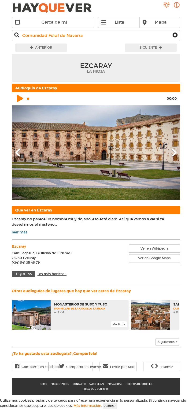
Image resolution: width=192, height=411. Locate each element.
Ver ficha (119, 324)
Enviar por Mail (122, 367)
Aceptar (110, 405)
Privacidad (114, 384)
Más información (87, 405)
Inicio (43, 384)
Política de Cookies (139, 384)
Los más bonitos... (51, 274)
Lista (119, 22)
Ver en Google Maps (154, 258)
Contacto (79, 384)
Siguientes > (167, 342)
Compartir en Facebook (35, 367)
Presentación (60, 384)
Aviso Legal (96, 384)
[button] (24, 152)
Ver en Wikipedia (154, 248)
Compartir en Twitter (79, 367)
